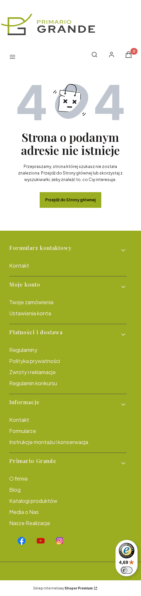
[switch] (126, 570)
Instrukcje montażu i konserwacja (48, 442)
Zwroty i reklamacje (32, 372)
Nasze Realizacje (29, 523)
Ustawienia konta (30, 313)
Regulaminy (23, 349)
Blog (15, 489)
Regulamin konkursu (33, 383)
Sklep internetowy (63, 588)
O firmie (18, 478)
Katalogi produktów (33, 500)
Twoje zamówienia (31, 302)
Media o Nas (24, 511)
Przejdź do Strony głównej (70, 199)
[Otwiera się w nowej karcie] (21, 541)
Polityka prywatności (34, 360)
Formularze (22, 430)
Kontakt (19, 265)
